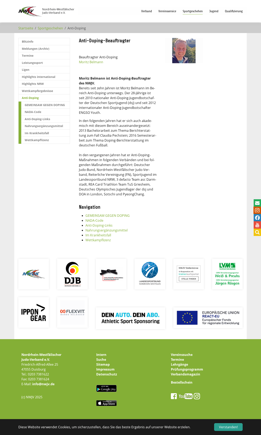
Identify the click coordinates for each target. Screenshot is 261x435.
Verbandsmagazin (185, 374)
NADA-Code (94, 220)
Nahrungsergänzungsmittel (106, 230)
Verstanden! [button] (228, 427)
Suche (101, 359)
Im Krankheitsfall (98, 235)
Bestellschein (181, 382)
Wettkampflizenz (98, 240)
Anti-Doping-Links (99, 225)
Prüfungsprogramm (187, 369)
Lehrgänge (179, 364)
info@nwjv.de (43, 384)
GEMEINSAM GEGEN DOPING (107, 215)
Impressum (105, 369)
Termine (177, 359)
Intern (101, 354)
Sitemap (103, 364)
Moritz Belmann (91, 62)
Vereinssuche (181, 354)
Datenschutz (106, 374)
